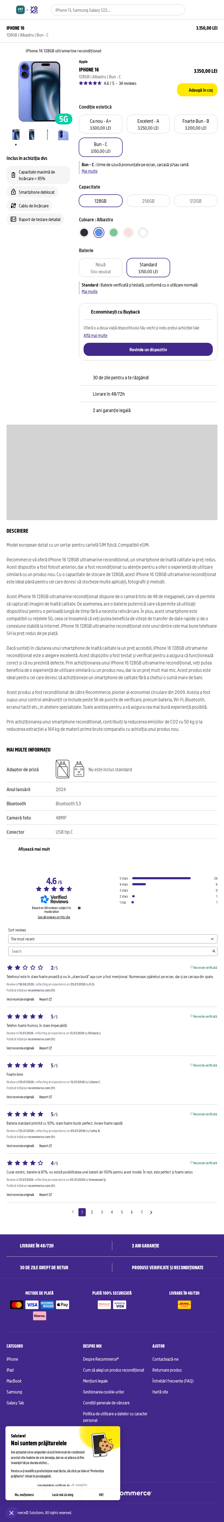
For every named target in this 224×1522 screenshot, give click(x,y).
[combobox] (110, 10)
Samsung (14, 1392)
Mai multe (90, 171)
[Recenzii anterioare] (72, 1211)
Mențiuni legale (95, 1381)
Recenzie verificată (205, 967)
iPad (10, 1370)
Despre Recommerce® (101, 1359)
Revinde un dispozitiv (148, 349)
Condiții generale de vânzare (106, 1402)
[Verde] (113, 232)
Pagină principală (9, 51)
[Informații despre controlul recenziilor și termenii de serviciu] (79, 908)
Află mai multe (95, 335)
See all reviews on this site (54, 917)
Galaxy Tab (15, 1402)
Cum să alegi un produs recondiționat (113, 1370)
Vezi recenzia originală (20, 999)
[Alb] (143, 232)
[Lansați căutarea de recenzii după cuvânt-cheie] (214, 951)
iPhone (12, 1359)
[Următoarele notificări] (151, 1212)
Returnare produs (167, 1370)
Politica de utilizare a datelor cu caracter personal (115, 1416)
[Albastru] (99, 232)
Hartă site (160, 1392)
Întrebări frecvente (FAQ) (173, 1381)
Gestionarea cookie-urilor (103, 1392)
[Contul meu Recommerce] (205, 10)
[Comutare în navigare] (9, 10)
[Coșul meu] (214, 10)
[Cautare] (177, 9)
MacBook (14, 1381)
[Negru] (84, 232)
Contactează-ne (165, 1359)
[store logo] (27, 9)
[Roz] (128, 232)
